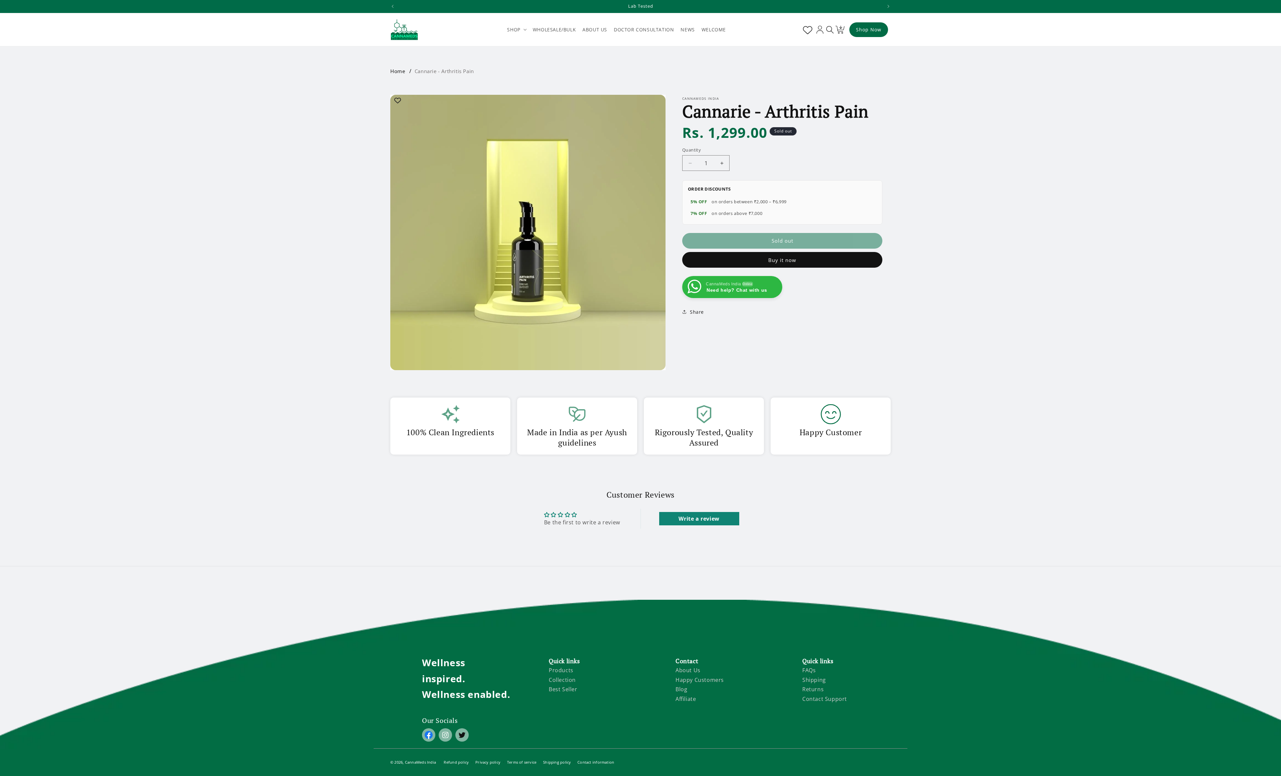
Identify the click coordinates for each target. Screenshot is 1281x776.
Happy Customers (700, 680)
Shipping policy (557, 762)
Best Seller (563, 689)
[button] (516, 29)
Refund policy (456, 762)
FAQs (809, 670)
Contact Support (824, 699)
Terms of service (522, 762)
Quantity (691, 150)
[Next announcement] (888, 6)
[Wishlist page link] (806, 29)
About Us (688, 670)
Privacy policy (487, 762)
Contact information (595, 762)
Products (561, 670)
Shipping (814, 680)
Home (397, 71)
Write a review (699, 518)
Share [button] (697, 312)
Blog (681, 689)
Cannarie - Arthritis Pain (444, 71)
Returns (813, 689)
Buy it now (782, 260)
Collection (562, 680)
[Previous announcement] (392, 6)
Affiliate (686, 699)
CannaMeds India (420, 762)
